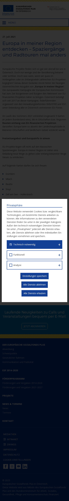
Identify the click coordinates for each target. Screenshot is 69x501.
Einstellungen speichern (34, 275)
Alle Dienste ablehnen (34, 284)
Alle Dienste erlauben (35, 293)
